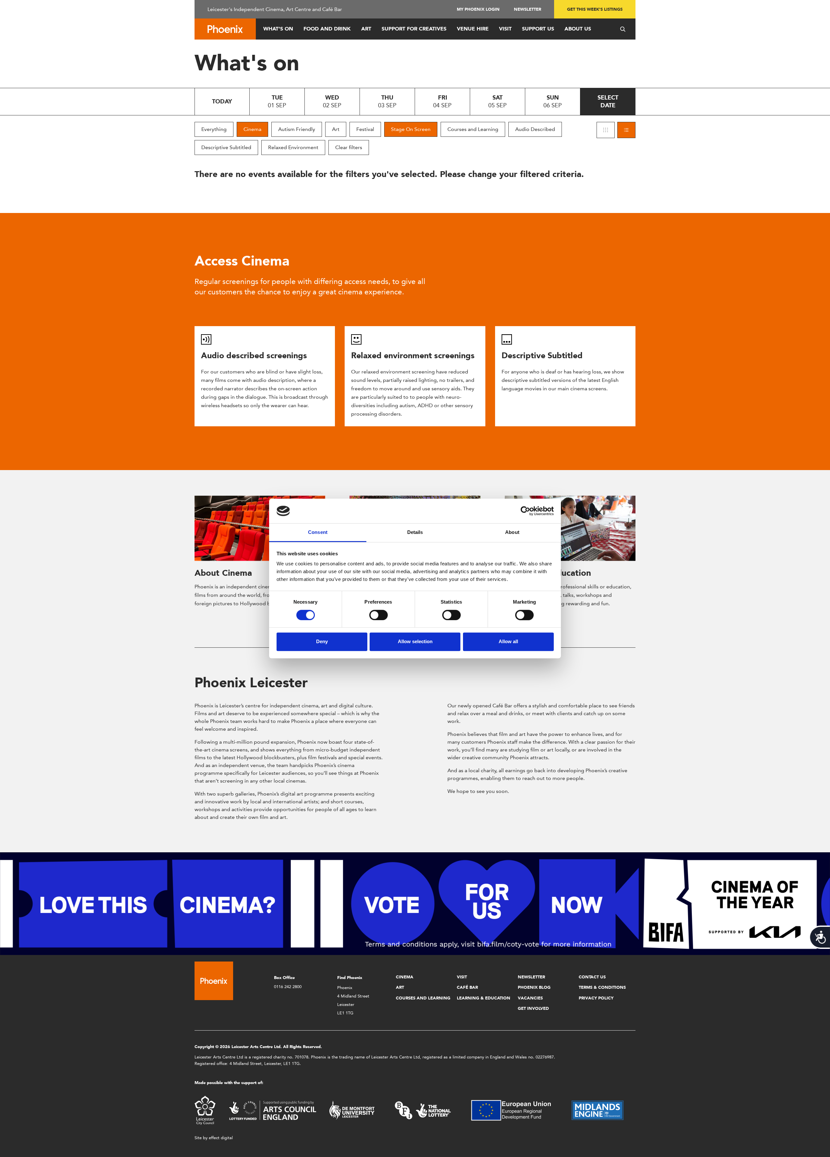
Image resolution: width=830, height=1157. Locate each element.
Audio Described (535, 129)
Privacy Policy (596, 998)
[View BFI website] (423, 1109)
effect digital (221, 1137)
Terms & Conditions (602, 987)
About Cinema (223, 573)
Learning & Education (483, 998)
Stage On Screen (411, 129)
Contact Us (592, 976)
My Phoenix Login (478, 9)
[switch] (378, 615)
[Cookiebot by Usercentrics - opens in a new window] (525, 511)
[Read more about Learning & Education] (570, 528)
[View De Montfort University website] (352, 1109)
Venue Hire (473, 29)
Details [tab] (415, 532)
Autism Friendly (296, 129)
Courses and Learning (472, 129)
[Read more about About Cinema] (260, 528)
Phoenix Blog (534, 987)
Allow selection (415, 641)
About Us (577, 29)
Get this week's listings (594, 9)
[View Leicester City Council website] (205, 1109)
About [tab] (512, 532)
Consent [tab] (317, 532)
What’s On (278, 29)
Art (366, 29)
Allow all (508, 641)
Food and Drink (327, 29)
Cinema (252, 129)
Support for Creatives (414, 29)
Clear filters (348, 147)
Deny (322, 641)
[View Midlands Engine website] (597, 1109)
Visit (505, 29)
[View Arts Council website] (272, 1109)
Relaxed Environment (293, 147)
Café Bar (467, 987)
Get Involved (533, 1008)
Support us (538, 29)
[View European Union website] (515, 1109)
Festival (365, 129)
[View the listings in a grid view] (606, 130)
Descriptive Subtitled (226, 147)
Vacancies (530, 998)
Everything (214, 129)
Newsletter (527, 9)
